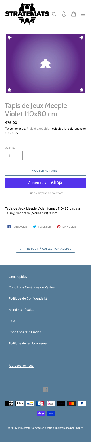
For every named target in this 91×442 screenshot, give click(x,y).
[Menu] (83, 14)
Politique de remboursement (29, 343)
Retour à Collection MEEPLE (48, 248)
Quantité (10, 147)
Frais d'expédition (39, 128)
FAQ (12, 321)
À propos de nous (21, 365)
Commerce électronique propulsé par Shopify (57, 427)
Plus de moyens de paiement (45, 193)
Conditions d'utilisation (25, 332)
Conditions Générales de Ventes (32, 287)
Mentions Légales (21, 309)
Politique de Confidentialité (28, 298)
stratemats (24, 427)
